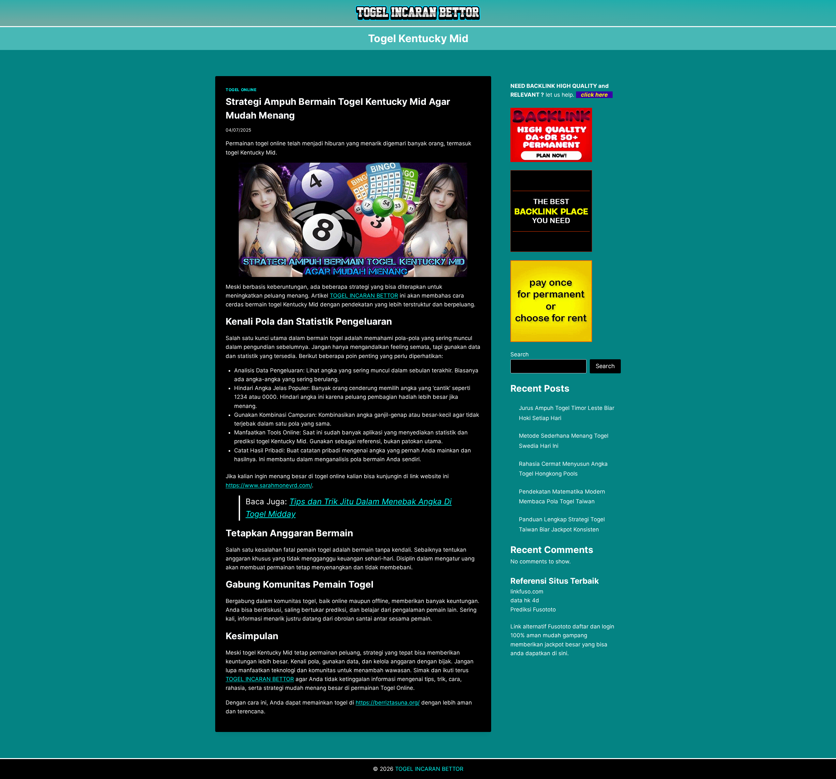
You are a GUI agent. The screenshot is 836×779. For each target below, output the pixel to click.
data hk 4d (524, 600)
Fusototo (559, 626)
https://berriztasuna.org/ (388, 702)
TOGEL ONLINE (241, 89)
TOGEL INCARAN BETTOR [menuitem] (364, 295)
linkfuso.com (526, 591)
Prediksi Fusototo (533, 609)
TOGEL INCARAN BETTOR (429, 769)
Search (519, 354)
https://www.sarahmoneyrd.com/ (269, 485)
